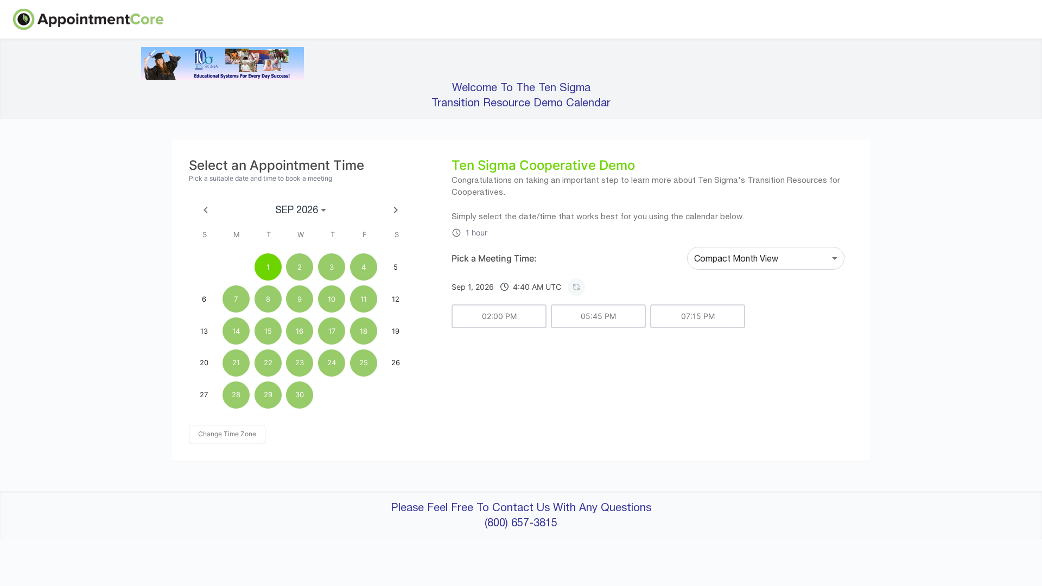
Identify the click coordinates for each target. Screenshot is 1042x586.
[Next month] (395, 210)
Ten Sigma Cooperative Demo (543, 165)
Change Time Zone (227, 434)
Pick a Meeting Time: (494, 258)
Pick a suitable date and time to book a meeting (260, 178)
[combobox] (765, 258)
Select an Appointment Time (276, 165)
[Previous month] (206, 210)
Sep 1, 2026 (506, 286)
